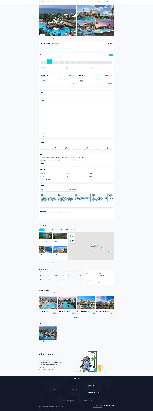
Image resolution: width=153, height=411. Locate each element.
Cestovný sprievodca (41, 392)
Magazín (55, 389)
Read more (42, 201)
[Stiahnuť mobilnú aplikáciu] (109, 2)
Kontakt (55, 388)
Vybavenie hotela (56, 38)
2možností (45, 81)
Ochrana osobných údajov (57, 392)
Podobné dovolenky (69, 38)
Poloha (45, 38)
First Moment (40, 388)
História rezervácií (74, 389)
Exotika (39, 389)
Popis (50, 38)
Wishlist (73, 388)
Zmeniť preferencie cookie (97, 407)
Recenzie (62, 38)
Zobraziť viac (42, 163)
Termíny (41, 38)
